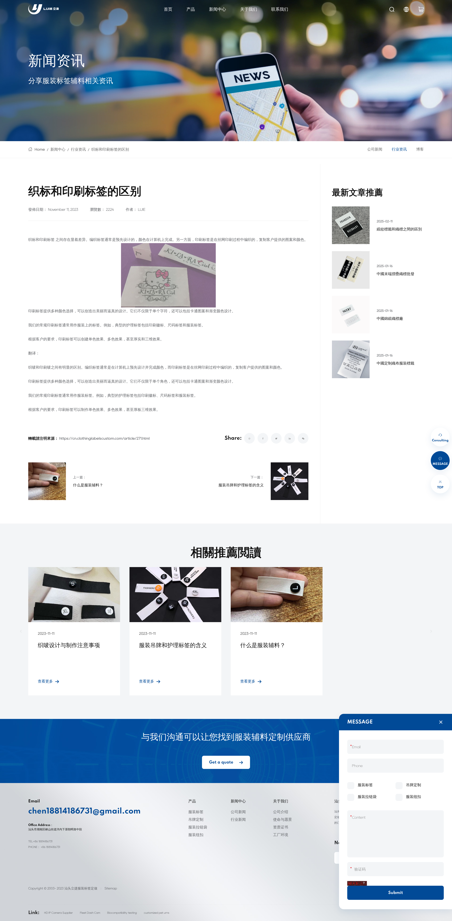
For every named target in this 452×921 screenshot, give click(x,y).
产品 (190, 9)
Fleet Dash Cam (90, 912)
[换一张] (357, 883)
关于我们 (248, 9)
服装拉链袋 (197, 827)
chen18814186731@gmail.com (71, 811)
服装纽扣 (195, 834)
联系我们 (279, 9)
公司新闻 (374, 149)
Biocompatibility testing (122, 912)
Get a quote (221, 762)
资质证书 (280, 827)
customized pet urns (156, 912)
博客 (420, 149)
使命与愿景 (282, 819)
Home (40, 149)
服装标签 (195, 811)
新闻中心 (217, 9)
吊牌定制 (195, 819)
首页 (168, 9)
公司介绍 (280, 811)
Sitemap (111, 888)
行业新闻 (238, 819)
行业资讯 (78, 149)
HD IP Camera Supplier (58, 912)
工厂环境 (280, 834)
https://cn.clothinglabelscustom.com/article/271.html (104, 438)
